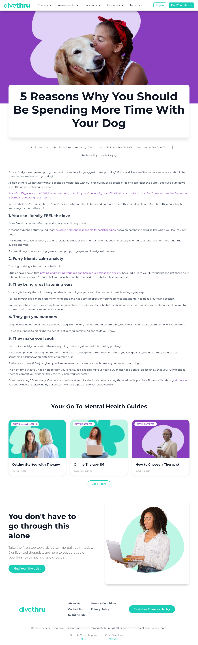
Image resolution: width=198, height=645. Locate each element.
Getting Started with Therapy (36, 464)
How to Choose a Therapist (157, 464)
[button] (99, 483)
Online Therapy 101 (89, 464)
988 (83, 638)
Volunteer (181, 380)
